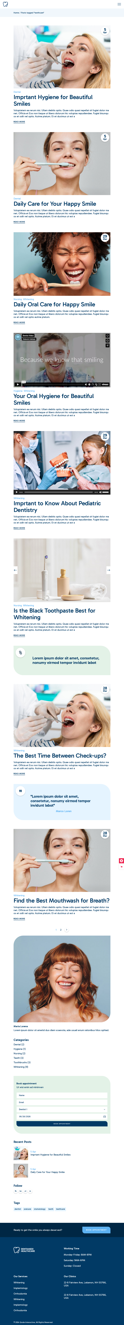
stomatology (40, 1209)
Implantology (21, 1288)
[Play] (17, 492)
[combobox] (62, 1109)
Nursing (18, 299)
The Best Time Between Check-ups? (60, 755)
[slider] (105, 492)
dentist (18, 1209)
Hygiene (18, 390)
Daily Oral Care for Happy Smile (54, 304)
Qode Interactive (27, 1322)
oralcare (27, 1209)
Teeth (17, 1057)
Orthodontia (20, 1293)
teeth (50, 1209)
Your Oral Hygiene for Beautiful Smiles (54, 399)
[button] (16, 570)
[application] (62, 492)
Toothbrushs (20, 1062)
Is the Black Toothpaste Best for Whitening (54, 614)
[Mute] (100, 492)
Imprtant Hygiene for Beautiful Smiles (53, 100)
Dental (17, 91)
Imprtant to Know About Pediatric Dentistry (57, 507)
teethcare (60, 1209)
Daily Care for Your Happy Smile (55, 203)
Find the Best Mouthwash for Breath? (61, 900)
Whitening (28, 299)
